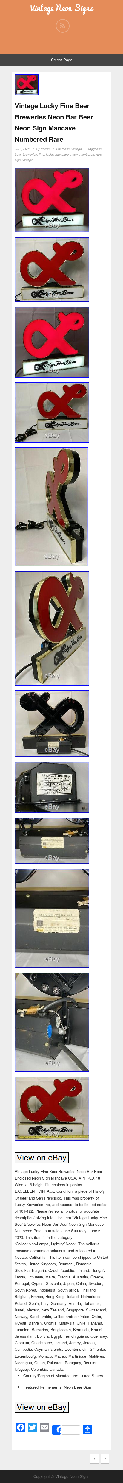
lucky (49, 154)
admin (45, 149)
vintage (76, 149)
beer (18, 154)
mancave (62, 154)
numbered (86, 154)
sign (18, 160)
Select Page (61, 60)
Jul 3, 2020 (22, 149)
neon (74, 154)
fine (41, 154)
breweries (30, 154)
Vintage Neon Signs (61, 8)
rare (99, 154)
